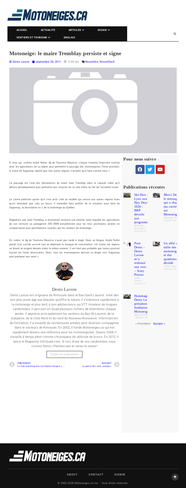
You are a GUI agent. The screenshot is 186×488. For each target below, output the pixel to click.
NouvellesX (107, 61)
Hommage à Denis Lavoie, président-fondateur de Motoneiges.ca (144, 303)
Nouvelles (91, 61)
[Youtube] (160, 169)
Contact (96, 474)
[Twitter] (150, 169)
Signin (119, 474)
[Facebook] (140, 169)
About (72, 474)
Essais (102, 30)
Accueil (22, 30)
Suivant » (159, 323)
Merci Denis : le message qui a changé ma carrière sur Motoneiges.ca (174, 204)
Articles (75, 30)
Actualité (48, 30)
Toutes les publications (64, 354)
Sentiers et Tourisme (32, 37)
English (69, 37)
